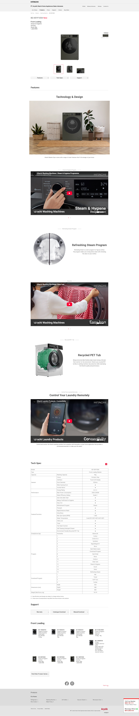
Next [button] (93, 194)
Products (37, 13)
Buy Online (66, 10)
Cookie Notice (47, 708)
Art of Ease (34, 10)
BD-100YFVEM (80, 657)
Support (54, 10)
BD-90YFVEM (60, 657)
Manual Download (79, 612)
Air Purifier (64, 699)
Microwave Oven (97, 699)
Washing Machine (44, 13)
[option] (58, 69)
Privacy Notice (40, 708)
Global (83, 6)
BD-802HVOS (79, 630)
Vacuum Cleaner (81, 699)
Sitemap (99, 6)
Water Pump (49, 701)
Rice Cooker (34, 701)
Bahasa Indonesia (91, 6)
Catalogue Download (59, 612)
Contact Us (105, 6)
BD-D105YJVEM (99, 630)
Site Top (32, 13)
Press (48, 10)
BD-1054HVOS (42, 630)
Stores (60, 10)
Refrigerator (34, 699)
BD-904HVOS (60, 630)
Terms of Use (33, 708)
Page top (105, 685)
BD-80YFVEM (41, 657)
